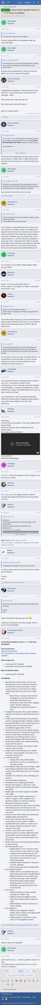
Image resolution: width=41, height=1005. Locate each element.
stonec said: (6, 344)
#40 (39, 956)
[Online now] (5, 205)
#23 (39, 87)
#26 (39, 210)
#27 (39, 261)
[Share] (35, 29)
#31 (39, 377)
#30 (39, 340)
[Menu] (3, 2)
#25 (39, 177)
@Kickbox (4, 475)
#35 (39, 512)
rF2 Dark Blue (7, 994)
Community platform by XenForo (19, 1003)
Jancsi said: (6, 601)
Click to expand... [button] (20, 153)
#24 (39, 131)
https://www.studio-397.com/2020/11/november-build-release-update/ (18, 653)
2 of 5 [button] (20, 971)
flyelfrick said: (7, 306)
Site (3, 999)
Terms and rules (15, 997)
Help (34, 997)
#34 (39, 491)
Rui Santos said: (8, 33)
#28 (39, 280)
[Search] (38, 2)
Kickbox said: (7, 517)
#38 (39, 638)
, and (14, 582)
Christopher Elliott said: (10, 562)
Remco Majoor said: (9, 181)
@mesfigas (5, 494)
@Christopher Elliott (9, 139)
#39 (39, 939)
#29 (39, 302)
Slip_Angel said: (7, 135)
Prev (14, 971)
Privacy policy (26, 997)
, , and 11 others (21, 925)
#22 (39, 56)
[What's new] (34, 2)
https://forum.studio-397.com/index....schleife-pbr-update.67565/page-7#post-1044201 (20, 542)
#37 (39, 596)
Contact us (5, 997)
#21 (39, 29)
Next (27, 971)
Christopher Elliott (9, 16)
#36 (39, 558)
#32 (39, 417)
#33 (39, 472)
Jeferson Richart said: (9, 60)
